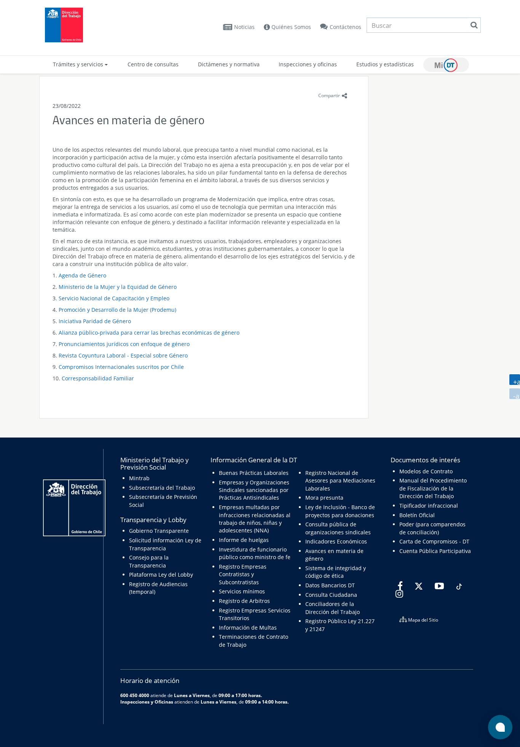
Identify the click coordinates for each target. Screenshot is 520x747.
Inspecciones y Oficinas (146, 702)
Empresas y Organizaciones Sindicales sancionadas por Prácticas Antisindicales (254, 490)
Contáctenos (345, 26)
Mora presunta (324, 497)
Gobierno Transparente (159, 530)
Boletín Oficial (417, 515)
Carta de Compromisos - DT (434, 541)
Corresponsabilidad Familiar (98, 378)
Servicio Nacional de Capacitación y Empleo (114, 298)
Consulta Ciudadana (331, 594)
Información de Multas (248, 627)
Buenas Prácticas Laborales (254, 472)
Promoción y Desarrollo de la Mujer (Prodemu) (117, 309)
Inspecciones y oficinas (308, 64)
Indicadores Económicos (336, 541)
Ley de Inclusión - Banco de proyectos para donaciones (340, 510)
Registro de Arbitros (244, 600)
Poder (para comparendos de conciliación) (432, 528)
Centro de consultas (153, 64)
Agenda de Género (82, 275)
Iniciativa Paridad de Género (95, 321)
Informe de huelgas (244, 539)
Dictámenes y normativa (229, 64)
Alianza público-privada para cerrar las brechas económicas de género (149, 332)
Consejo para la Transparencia (149, 561)
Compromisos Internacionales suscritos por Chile (121, 366)
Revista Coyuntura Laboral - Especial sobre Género (123, 355)
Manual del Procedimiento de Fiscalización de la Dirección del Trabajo (433, 488)
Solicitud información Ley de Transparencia (165, 544)
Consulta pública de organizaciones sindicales (338, 528)
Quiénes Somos (290, 26)
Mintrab (139, 478)
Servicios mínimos (242, 591)
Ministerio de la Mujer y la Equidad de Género (118, 286)
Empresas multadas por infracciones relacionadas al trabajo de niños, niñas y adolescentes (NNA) (254, 518)
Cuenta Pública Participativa (435, 551)
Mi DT (446, 65)
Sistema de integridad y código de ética (335, 571)
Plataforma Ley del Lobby (161, 574)
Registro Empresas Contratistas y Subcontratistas (242, 574)
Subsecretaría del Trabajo (162, 487)
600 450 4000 (134, 695)
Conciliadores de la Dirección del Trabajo (332, 607)
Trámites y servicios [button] (79, 64)
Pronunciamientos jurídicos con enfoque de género (124, 344)
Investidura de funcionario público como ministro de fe (254, 553)
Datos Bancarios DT (330, 585)
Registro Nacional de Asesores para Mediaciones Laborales (340, 480)
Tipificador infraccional (428, 505)
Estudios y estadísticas (385, 64)
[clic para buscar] (473, 25)
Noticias (244, 26)
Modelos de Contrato (426, 471)
